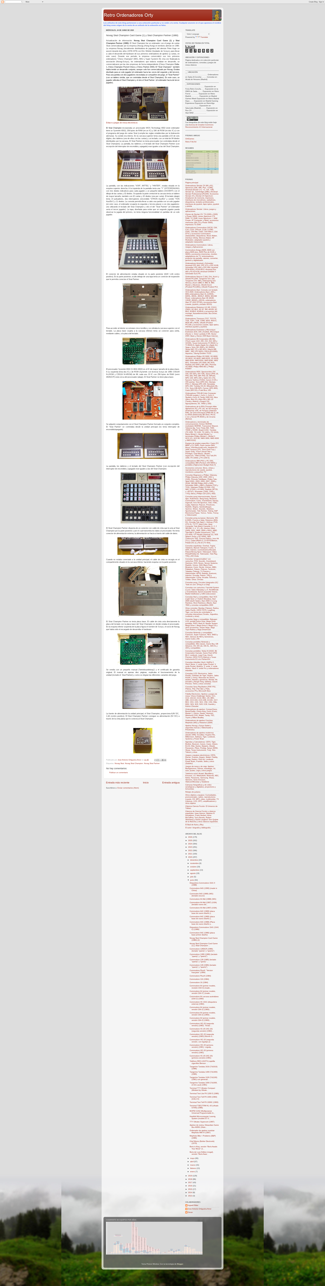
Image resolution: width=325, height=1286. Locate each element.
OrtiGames (189, 139)
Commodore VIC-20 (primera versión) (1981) (201, 1051)
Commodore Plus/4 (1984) (200, 976)
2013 (190, 1196)
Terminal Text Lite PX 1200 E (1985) (204, 1093)
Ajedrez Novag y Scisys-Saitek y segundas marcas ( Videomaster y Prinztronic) (199, 728)
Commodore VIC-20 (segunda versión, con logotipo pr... (202, 1041)
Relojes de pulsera (192, 792)
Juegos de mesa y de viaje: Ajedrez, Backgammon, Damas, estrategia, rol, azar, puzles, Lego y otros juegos (200, 768)
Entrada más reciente (117, 782)
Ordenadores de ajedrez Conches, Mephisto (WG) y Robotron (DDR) (199, 721)
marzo (193, 1165)
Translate (204, 37)
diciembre (194, 860)
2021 (190, 854)
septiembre (195, 870)
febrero (193, 1168)
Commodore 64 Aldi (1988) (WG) (203, 899)
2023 (190, 847)
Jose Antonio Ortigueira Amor (199, 1209)
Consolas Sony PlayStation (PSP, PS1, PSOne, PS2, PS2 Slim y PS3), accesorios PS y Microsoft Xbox (200, 689)
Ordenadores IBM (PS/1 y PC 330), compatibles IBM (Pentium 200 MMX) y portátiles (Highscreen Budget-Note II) (201, 463)
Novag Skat (119, 763)
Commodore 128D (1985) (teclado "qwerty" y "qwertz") (203, 955)
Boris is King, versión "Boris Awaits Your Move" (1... (203, 1148)
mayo (192, 1158)
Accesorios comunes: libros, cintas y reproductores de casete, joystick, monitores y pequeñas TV (199, 470)
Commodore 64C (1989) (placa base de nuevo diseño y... (202, 912)
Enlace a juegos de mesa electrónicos (122, 123)
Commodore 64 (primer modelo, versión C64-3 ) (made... (203, 992)
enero (192, 1172)
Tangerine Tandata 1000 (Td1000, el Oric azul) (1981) (203, 1084)
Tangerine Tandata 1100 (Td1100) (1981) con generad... (203, 1078)
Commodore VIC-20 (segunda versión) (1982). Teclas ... (202, 1025)
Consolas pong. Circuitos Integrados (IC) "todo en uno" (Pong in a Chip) (201, 584)
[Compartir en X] (160, 760)
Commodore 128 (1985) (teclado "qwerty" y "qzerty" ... (203, 961)
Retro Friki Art (190, 142)
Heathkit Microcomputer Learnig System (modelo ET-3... (202, 1117)
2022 (190, 850)
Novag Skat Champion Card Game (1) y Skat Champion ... (204, 945)
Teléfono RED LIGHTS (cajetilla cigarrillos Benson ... (202, 1062)
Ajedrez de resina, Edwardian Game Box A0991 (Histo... (204, 1126)
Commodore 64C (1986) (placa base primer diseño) (202, 934)
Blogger (180, 1264)
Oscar (190, 1212)
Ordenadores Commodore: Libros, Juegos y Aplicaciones (199, 246)
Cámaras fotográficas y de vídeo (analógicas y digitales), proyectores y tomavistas (200, 787)
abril (192, 1162)
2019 (190, 1176)
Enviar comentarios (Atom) (128, 788)
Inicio (146, 782)
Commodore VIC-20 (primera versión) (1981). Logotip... (201, 1046)
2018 (190, 1179)
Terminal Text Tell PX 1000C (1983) (204, 1102)
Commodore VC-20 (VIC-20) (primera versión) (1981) (201, 1057)
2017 (190, 1182)
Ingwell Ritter (193, 1205)
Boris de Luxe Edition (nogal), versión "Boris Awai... (201, 1153)
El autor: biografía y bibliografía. (198, 828)
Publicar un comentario (118, 773)
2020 (190, 857)
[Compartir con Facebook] (162, 760)
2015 (190, 1189)
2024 (190, 844)
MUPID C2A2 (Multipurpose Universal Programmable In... (202, 1112)
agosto (193, 873)
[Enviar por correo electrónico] (155, 760)
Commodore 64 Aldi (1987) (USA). (203, 908)
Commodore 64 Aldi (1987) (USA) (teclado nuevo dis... (203, 903)
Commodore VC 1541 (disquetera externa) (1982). (203, 1003)
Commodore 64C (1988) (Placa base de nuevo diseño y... (202, 923)
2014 (190, 1192)
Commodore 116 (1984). (199, 979)
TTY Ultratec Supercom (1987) (202, 1122)
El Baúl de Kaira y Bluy (194, 825)
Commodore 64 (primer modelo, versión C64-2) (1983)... (203, 1008)
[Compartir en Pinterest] (165, 760)
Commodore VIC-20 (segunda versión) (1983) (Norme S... (202, 1035)
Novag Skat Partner (152, 763)
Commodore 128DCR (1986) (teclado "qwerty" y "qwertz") (202, 950)
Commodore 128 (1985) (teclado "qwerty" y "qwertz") (203, 966)
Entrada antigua (171, 782)
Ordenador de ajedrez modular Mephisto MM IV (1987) (202, 1132)
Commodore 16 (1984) (199, 982)
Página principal (191, 183)
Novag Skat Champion (134, 763)
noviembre (194, 863)
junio (192, 880)
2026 (190, 837)
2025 (190, 840)
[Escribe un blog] (158, 760)
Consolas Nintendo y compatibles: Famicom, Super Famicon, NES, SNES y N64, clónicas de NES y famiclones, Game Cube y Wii (201, 636)
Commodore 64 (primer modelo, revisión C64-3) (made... (203, 987)
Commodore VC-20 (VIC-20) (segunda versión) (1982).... (202, 1030)
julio (192, 877)
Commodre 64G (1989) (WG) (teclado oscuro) (201, 895)
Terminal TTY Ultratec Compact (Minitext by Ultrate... (202, 1089)
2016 (190, 1186)
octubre (193, 867)
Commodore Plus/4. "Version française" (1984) (201, 971)
